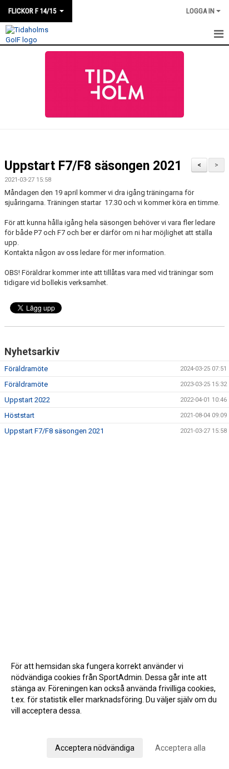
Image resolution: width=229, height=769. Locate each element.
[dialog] (114, 706)
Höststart (19, 415)
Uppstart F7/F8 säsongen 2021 (93, 165)
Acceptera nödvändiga (95, 747)
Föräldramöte (26, 368)
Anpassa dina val (41, 725)
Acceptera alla (180, 747)
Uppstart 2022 (27, 400)
